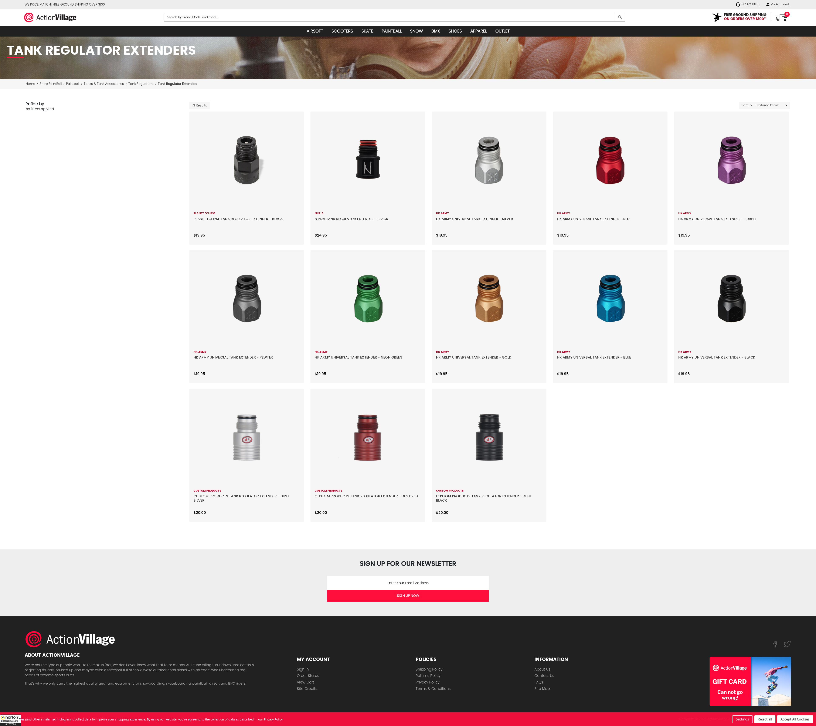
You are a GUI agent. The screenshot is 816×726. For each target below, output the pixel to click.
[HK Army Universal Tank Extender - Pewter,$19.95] (247, 298)
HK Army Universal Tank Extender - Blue (594, 357)
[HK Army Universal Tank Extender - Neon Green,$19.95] (368, 298)
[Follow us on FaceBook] (775, 644)
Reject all (765, 719)
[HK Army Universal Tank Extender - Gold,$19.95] (489, 298)
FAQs (538, 682)
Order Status (308, 676)
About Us (542, 669)
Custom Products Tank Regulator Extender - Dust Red (366, 496)
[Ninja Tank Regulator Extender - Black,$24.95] (368, 160)
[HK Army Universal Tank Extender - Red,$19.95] (610, 160)
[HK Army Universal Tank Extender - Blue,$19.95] (610, 298)
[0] (781, 17)
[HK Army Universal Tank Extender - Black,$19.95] (731, 298)
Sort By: (747, 105)
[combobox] (394, 17)
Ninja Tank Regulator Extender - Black (351, 219)
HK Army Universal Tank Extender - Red (593, 219)
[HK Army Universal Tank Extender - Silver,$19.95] (489, 160)
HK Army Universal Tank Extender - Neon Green (358, 357)
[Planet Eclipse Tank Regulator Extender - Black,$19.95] (247, 160)
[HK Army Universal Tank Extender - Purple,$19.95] (731, 160)
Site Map (542, 689)
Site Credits (307, 689)
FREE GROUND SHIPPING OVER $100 (79, 4)
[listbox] (772, 105)
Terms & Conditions (433, 689)
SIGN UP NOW (408, 595)
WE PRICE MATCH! (38, 4)
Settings (742, 719)
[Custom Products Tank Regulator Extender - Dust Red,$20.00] (368, 437)
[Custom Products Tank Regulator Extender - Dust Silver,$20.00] (247, 437)
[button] (10, 720)
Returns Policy (428, 676)
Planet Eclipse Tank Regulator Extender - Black (238, 219)
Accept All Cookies (795, 719)
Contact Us (544, 676)
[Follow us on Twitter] (787, 644)
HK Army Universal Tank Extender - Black (716, 357)
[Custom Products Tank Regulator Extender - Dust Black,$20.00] (489, 437)
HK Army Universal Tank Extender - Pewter (233, 357)
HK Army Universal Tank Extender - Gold (473, 357)
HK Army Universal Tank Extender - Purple (717, 219)
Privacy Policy (427, 682)
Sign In (303, 669)
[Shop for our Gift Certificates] (750, 681)
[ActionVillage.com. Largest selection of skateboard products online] (72, 639)
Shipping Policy (429, 669)
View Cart (305, 682)
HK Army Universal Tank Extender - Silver (474, 219)
